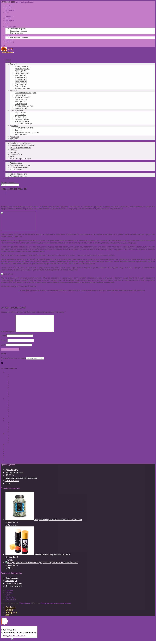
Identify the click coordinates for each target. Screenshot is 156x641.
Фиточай (9, 458)
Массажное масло (21, 108)
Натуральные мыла (9, 290)
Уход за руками (20, 112)
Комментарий (8, 331)
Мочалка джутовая (22, 121)
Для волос (14, 126)
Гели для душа (20, 95)
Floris (12, 156)
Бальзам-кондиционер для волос (27, 132)
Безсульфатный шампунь (24, 128)
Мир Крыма (24, 603)
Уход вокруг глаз (21, 84)
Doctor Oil (13, 150)
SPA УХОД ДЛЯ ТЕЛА (14, 420)
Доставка (9, 35)
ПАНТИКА (9, 475)
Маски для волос (21, 134)
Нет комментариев (15, 193)
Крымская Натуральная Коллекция (21, 478)
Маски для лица (20, 75)
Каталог (9, 592)
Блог (7, 178)
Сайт (3, 345)
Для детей (14, 139)
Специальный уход (17, 110)
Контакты (9, 42)
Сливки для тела (21, 104)
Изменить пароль (17, 29)
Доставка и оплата (13, 586)
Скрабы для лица (21, 71)
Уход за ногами (20, 115)
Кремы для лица (21, 80)
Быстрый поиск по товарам (13, 358)
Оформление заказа (18, 31)
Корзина (8, 40)
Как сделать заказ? (19, 37)
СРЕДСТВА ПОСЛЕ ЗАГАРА (17, 418)
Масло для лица (21, 82)
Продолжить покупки (26, 632)
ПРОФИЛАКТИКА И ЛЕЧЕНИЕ (18, 451)
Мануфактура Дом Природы (20, 143)
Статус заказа (16, 33)
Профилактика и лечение (19, 167)
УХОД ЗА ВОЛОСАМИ (14, 433)
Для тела (13, 90)
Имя (3, 335)
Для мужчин (14, 137)
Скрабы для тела (21, 99)
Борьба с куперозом (22, 88)
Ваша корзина (11, 578)
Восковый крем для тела (24, 106)
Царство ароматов (14, 472)
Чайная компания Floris (18, 174)
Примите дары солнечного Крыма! (17, 294)
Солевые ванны (20, 117)
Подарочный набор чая (18, 176)
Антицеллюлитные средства (25, 93)
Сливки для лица (21, 77)
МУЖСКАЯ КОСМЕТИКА (15, 444)
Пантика (13, 152)
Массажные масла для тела (20, 165)
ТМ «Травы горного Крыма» (20, 159)
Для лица (13, 64)
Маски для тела (20, 101)
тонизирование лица (22, 73)
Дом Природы (11, 469)
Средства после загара (23, 123)
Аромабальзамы (16, 163)
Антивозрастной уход (22, 66)
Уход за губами (20, 86)
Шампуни (18, 130)
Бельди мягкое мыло (22, 97)
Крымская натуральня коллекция (22, 145)
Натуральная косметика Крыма (56, 603)
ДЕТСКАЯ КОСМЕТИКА (15, 447)
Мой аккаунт (10, 26)
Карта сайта (10, 599)
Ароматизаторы (16, 169)
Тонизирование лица (19, 381)
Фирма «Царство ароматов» (20, 148)
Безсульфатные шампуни (21, 436)
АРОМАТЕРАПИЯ (13, 449)
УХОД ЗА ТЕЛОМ (12, 398)
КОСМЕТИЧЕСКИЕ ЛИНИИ (17, 460)
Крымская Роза (16, 154)
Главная (9, 590)
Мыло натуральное (22, 119)
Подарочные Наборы (15, 455)
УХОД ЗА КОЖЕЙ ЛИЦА (15, 372)
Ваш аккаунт (11, 580)
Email (4, 340)
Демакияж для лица (22, 69)
